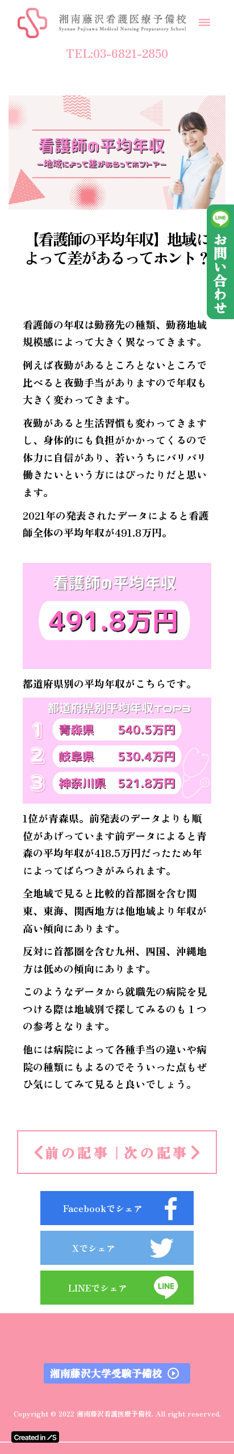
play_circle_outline (173, 1373)
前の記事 (77, 1152)
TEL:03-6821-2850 (117, 53)
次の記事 (156, 1152)
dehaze (204, 23)
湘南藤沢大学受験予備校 (106, 1373)
